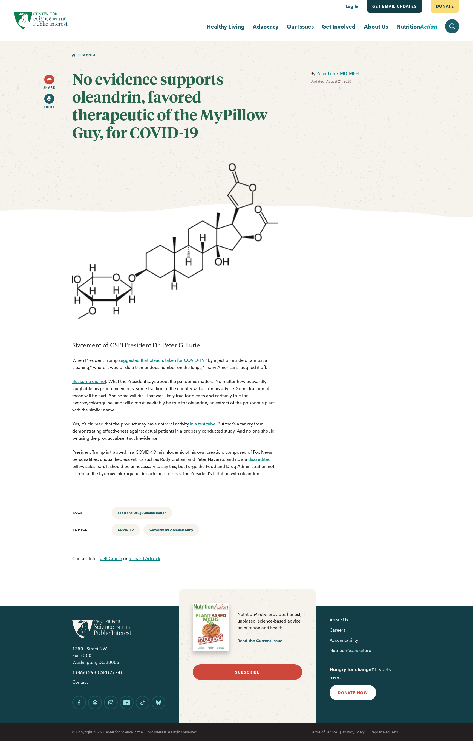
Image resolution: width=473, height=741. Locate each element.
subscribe (247, 672)
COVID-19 (126, 530)
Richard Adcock (144, 558)
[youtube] (127, 702)
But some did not (89, 381)
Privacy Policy (354, 732)
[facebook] (79, 702)
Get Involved (339, 26)
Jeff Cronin (111, 558)
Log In (352, 6)
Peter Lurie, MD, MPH (337, 73)
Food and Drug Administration (142, 513)
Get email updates (394, 6)
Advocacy (265, 26)
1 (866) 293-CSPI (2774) (97, 672)
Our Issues (300, 26)
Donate (445, 6)
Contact (80, 682)
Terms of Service (324, 732)
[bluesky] (158, 702)
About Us (376, 26)
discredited (259, 459)
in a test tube (202, 424)
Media (89, 55)
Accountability (344, 640)
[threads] (95, 702)
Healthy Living (225, 26)
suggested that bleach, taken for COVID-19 (162, 360)
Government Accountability (171, 530)
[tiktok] (142, 702)
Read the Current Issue (259, 640)
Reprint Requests (384, 732)
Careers (337, 630)
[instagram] (111, 702)
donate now (353, 693)
